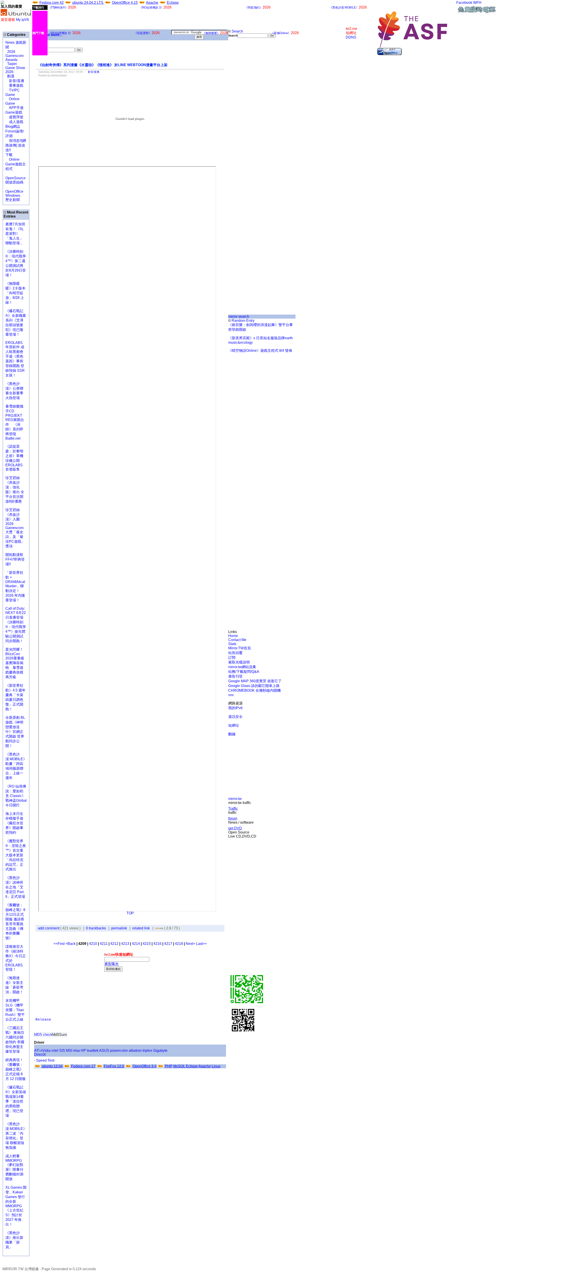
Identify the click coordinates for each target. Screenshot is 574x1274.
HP (83, 1050)
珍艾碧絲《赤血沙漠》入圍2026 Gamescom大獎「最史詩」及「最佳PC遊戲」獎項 (15, 528)
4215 (147, 944)
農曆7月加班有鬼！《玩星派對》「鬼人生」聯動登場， (15, 233)
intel (55, 1050)
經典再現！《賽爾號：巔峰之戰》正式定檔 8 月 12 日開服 (15, 1069)
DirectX (40, 1054)
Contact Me (237, 640)
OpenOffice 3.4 (144, 1066)
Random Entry (242, 320)
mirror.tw (235, 799)
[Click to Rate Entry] (156, 928)
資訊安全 (235, 717)
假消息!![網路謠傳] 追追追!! (15, 145)
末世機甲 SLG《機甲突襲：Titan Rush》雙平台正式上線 (15, 1010)
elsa (76, 1050)
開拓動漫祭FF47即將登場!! (15, 559)
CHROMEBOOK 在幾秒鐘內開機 (254, 690)
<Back (70, 944)
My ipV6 (22, 20)
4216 (157, 944)
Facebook (464, 2)
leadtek (92, 1050)
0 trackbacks (96, 928)
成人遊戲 (14, 122)
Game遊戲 (13, 112)
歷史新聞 (12, 200)
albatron (135, 1050)
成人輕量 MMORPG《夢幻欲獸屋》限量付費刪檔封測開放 (14, 1167)
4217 (168, 944)
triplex (147, 1050)
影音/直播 (14, 81)
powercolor (119, 1050)
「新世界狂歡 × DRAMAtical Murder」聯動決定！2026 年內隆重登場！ (15, 586)
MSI (69, 1050)
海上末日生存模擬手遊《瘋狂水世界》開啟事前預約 (14, 823)
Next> (191, 944)
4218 (179, 944)
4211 (104, 944)
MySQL (179, 1066)
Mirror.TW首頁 (239, 648)
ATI (36, 1050)
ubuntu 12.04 (52, 1066)
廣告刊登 (235, 676)
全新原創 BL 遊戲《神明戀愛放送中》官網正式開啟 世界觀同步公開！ (15, 732)
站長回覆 (235, 653)
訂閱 (231, 657)
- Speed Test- (44, 1060)
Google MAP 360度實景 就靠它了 (255, 681)
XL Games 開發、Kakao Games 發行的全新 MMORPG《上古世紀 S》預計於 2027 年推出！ (15, 1205)
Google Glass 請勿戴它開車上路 (254, 686)
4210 (93, 944)
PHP (168, 1066)
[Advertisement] (243, 113)
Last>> (201, 944)
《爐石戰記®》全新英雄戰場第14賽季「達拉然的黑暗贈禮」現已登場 (15, 1101)
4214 (136, 944)
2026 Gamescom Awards (14, 56)
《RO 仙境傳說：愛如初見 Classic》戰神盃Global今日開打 (16, 795)
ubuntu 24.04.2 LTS (88, 2)
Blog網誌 (12, 126)
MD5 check (43, 1034)
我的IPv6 (235, 708)
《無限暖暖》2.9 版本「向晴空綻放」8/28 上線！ (15, 293)
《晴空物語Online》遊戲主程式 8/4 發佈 (260, 350)
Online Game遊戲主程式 (15, 164)
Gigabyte (160, 1050)
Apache (152, 2)
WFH (477, 2)
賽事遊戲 (14, 85)
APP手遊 (14, 108)
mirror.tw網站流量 (242, 667)
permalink (119, 928)
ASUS (104, 1050)
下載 (9, 155)
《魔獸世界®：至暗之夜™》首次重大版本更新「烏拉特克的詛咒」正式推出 (15, 855)
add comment (49, 928)
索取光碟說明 (239, 662)
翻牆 (231, 734)
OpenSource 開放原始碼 (15, 178)
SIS (62, 1050)
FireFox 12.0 (114, 1066)
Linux (216, 1066)
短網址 (233, 725)
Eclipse (173, 2)
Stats (232, 644)
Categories (16, 35)
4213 (125, 944)
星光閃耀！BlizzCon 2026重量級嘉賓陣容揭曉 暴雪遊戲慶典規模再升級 (14, 663)
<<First (59, 944)
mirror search (238, 316)
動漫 (10, 76)
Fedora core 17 (83, 1066)
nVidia (45, 1050)
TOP (130, 913)
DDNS (351, 37)
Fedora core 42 (51, 2)
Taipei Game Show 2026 (15, 68)
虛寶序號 (14, 117)
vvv (231, 695)
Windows (12, 195)
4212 (114, 944)
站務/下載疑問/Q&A (243, 672)
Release (43, 1020)
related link (141, 928)
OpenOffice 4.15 (125, 2)
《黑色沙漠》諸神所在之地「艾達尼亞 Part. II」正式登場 (15, 887)
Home (233, 636)
